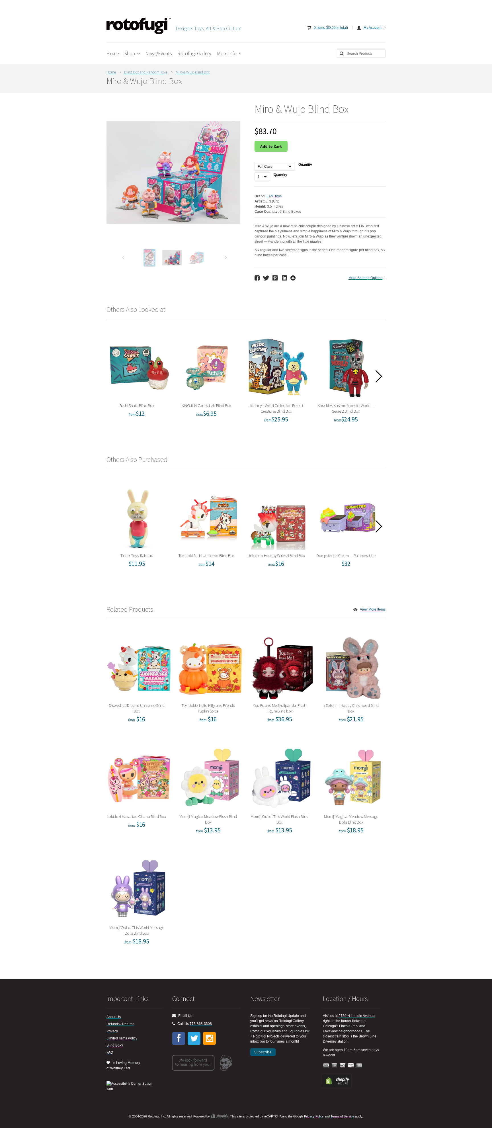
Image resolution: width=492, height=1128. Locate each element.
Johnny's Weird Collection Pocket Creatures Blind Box (278, 366)
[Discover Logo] (351, 1065)
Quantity (305, 165)
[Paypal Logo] (343, 1065)
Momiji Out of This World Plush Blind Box (281, 777)
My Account (372, 28)
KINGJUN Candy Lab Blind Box (208, 366)
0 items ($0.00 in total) (331, 28)
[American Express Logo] (359, 1065)
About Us (113, 1017)
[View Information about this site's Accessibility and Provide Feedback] (131, 1086)
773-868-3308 (201, 1024)
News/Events (158, 53)
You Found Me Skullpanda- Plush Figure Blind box (281, 666)
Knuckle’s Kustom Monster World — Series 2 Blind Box (348, 366)
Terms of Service (342, 1116)
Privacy (112, 1031)
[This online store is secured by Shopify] (337, 1086)
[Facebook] (178, 1038)
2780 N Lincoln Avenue (357, 1016)
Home (112, 53)
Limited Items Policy (121, 1038)
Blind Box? (114, 1045)
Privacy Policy (314, 1116)
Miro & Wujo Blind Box (193, 72)
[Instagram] (209, 1038)
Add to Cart (271, 146)
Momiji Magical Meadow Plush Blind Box (210, 777)
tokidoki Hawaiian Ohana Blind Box (139, 777)
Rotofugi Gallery (194, 53)
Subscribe (263, 1052)
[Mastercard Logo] (334, 1065)
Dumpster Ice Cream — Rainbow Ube (348, 516)
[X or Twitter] (194, 1038)
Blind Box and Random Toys (145, 72)
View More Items (373, 609)
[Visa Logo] (326, 1065)
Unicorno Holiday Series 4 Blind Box (278, 516)
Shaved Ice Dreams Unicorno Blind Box (138, 666)
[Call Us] (173, 1024)
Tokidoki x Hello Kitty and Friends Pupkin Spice (210, 666)
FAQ (109, 1053)
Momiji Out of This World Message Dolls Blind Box (138, 888)
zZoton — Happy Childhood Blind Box (353, 666)
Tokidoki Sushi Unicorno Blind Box (208, 516)
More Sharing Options (365, 278)
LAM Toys (274, 196)
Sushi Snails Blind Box (138, 366)
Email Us (184, 1016)
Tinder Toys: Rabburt (138, 516)
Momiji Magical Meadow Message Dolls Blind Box (353, 777)
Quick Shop (142, 378)
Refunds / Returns (120, 1024)
